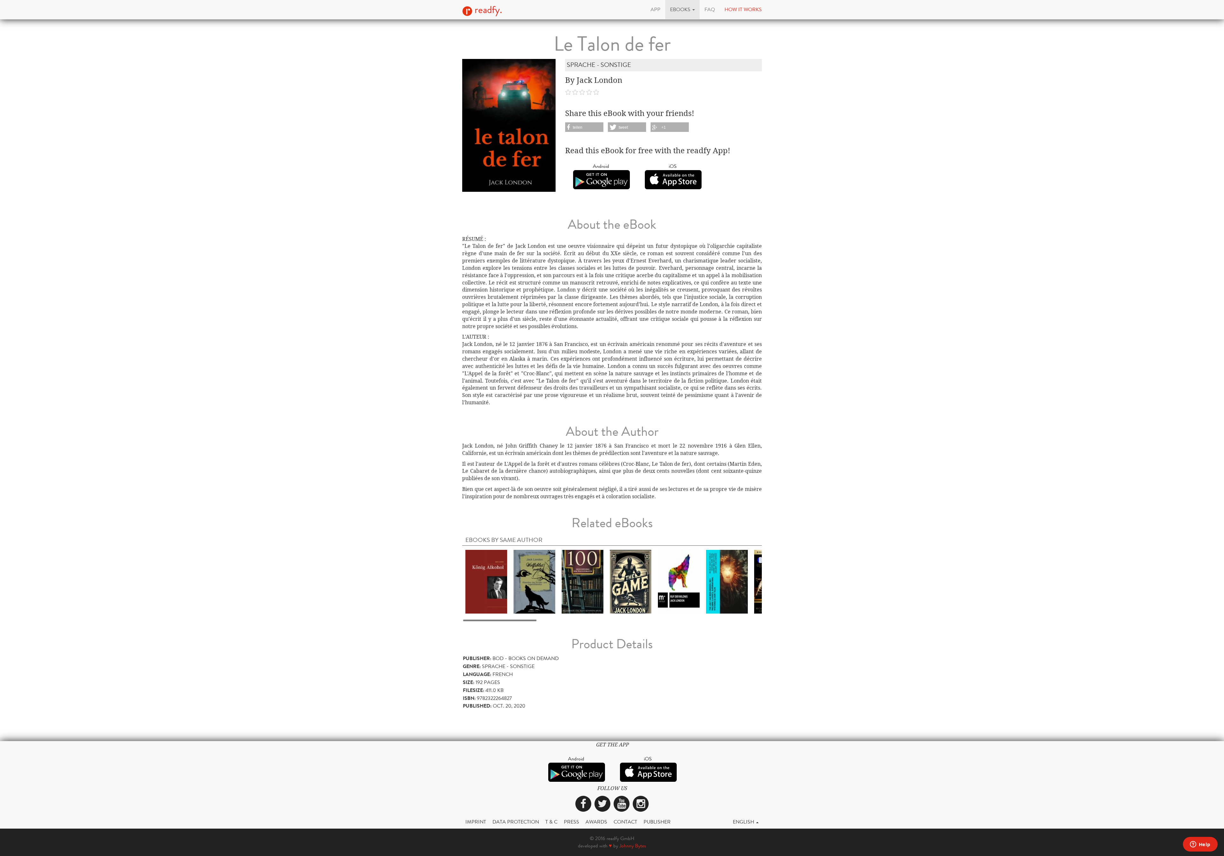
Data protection (515, 821)
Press (571, 821)
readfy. (487, 10)
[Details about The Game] (631, 581)
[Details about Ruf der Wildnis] (679, 581)
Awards (596, 821)
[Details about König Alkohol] (486, 581)
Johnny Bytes (632, 845)
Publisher (657, 821)
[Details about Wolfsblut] (534, 581)
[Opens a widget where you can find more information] (1200, 845)
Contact (625, 821)
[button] (682, 9)
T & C (551, 821)
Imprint (475, 821)
